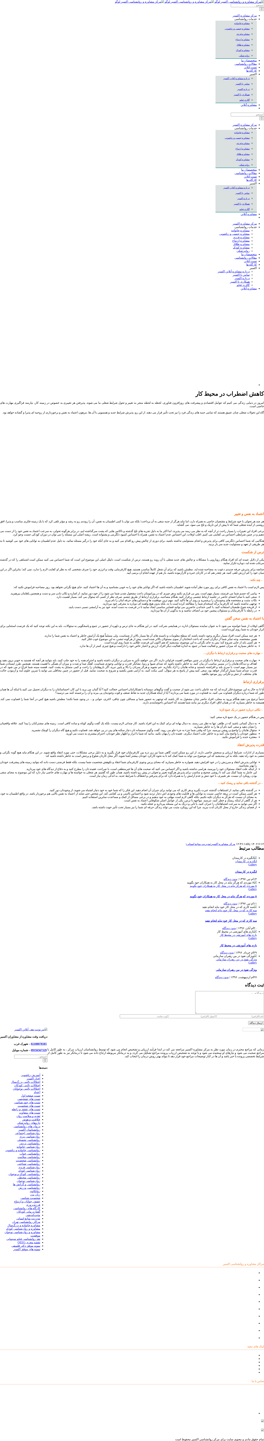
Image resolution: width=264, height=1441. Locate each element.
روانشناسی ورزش (29, 1187)
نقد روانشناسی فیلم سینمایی (23, 1238)
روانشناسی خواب (30, 1153)
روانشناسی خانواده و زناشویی (22, 1150)
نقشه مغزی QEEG (29, 1242)
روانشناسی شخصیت (28, 1160)
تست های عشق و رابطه (26, 1109)
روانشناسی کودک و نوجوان (24, 1174)
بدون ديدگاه (230, 879)
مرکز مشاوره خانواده (244, 1308)
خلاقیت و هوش (31, 1119)
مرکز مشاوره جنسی (244, 1316)
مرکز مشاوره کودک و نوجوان (239, 1272)
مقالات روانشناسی (246, 1365)
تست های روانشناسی (244, 1362)
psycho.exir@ (228, 1422)
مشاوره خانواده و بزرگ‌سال (23, 1225)
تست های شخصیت (29, 1105)
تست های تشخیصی (28, 1099)
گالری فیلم (250, 1372)
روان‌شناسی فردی (29, 1167)
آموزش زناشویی (30, 1075)
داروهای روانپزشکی (28, 1122)
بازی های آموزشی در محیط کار (238, 934)
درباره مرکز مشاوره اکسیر (241, 1358)
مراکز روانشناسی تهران (26, 1221)
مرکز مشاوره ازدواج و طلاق (240, 1330)
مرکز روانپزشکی (247, 1294)
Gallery (252, 864)
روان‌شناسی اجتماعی (27, 1133)
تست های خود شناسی (27, 1102)
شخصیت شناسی (30, 1198)
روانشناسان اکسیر (29, 1129)
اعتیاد (37, 1092)
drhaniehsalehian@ (230, 1431)
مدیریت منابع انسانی (198, 844)
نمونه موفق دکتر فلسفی (25, 1245)
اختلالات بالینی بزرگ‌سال (25, 1081)
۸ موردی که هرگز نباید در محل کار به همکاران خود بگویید (223, 885)
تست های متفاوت (29, 1112)
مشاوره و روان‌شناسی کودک (23, 1228)
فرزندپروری (33, 1204)
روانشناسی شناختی (28, 1163)
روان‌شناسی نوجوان (28, 1180)
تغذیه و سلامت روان (28, 1116)
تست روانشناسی (247, 1337)
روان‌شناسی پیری (29, 1136)
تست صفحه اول (30, 1095)
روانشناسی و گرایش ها (26, 1184)
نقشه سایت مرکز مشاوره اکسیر (237, 1355)
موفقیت (35, 1235)
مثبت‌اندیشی (33, 1215)
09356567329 (39, 1050)
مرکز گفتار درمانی (246, 1287)
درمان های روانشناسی (26, 1126)
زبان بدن (35, 1194)
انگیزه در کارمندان (246, 861)
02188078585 (39, 1043)
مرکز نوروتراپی (248, 1280)
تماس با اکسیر (248, 1368)
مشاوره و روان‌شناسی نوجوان (22, 1232)
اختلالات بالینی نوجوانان (26, 1088)
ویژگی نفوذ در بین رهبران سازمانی (236, 959)
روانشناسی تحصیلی (28, 1139)
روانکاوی (35, 1191)
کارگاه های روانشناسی (26, 1208)
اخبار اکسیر (33, 1078)
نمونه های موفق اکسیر (26, 1249)
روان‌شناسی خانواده (28, 1146)
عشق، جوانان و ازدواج (27, 1201)
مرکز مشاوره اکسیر (223, 844)
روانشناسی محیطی (28, 1177)
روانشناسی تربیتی (29, 1143)
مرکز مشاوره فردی (245, 1323)
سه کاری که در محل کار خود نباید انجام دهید (231, 910)
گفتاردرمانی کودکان (28, 1211)
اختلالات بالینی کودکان (27, 1085)
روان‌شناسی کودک (29, 1170)
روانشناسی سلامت (29, 1157)
